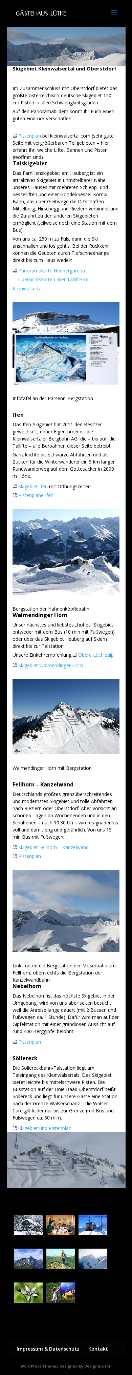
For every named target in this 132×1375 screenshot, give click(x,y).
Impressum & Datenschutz (48, 1349)
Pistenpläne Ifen (35, 495)
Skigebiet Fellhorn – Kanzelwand (53, 847)
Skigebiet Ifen (33, 486)
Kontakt (98, 1349)
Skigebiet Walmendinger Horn (50, 665)
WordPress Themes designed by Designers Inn (66, 1366)
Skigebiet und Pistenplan (44, 1128)
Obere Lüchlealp (96, 655)
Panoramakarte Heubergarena (51, 270)
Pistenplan (29, 135)
